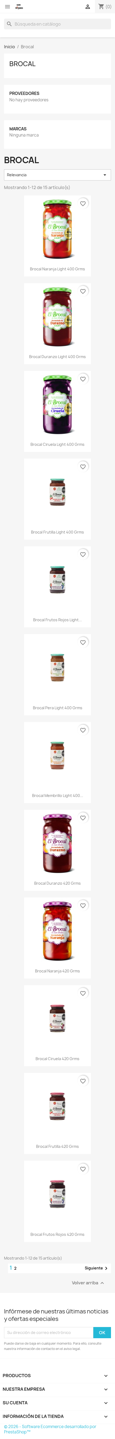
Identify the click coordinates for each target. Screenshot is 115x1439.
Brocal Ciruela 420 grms (57, 1058)
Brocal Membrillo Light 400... (57, 795)
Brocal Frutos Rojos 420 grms (57, 1234)
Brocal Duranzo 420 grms (57, 883)
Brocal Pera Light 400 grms (57, 707)
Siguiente (97, 1268)
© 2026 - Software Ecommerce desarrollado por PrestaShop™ (50, 1429)
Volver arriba (88, 1283)
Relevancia (57, 175)
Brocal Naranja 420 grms (57, 970)
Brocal (22, 63)
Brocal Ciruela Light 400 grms (57, 444)
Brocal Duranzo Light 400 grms (57, 356)
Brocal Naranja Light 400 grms (57, 268)
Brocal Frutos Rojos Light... (57, 619)
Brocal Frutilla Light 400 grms (57, 532)
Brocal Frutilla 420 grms (57, 1146)
